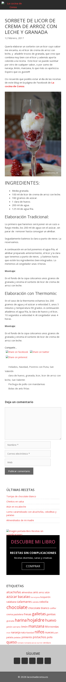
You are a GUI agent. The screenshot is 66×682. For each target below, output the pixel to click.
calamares (24, 601)
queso (11, 642)
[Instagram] (40, 661)
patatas (17, 637)
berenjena (35, 597)
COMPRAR (33, 566)
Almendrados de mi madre (20, 520)
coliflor (53, 608)
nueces (49, 632)
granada (30, 375)
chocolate (17, 607)
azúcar (11, 596)
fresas (27, 614)
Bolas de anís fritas (18, 388)
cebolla (43, 602)
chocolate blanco (38, 608)
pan (56, 632)
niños (39, 631)
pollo (50, 637)
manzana (36, 626)
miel (8, 633)
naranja (15, 632)
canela (35, 602)
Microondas (52, 626)
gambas (51, 614)
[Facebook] (24, 661)
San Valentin (18, 379)
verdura (47, 642)
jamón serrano (13, 627)
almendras (27, 592)
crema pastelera (14, 614)
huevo (50, 620)
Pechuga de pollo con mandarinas (26, 384)
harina (21, 620)
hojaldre (36, 620)
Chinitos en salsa (15, 501)
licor (38, 375)
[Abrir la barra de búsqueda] (51, 5)
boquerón (45, 597)
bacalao (24, 596)
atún (47, 592)
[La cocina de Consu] (13, 5)
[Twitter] (32, 661)
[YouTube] (17, 661)
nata (23, 632)
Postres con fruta (39, 366)
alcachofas (13, 592)
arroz (41, 592)
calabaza (11, 602)
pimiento (26, 637)
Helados (13, 366)
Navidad (23, 366)
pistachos (39, 637)
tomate (20, 643)
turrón (39, 643)
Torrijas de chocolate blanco (21, 496)
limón (24, 626)
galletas (39, 613)
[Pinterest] (48, 661)
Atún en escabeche (16, 506)
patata (9, 637)
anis (35, 592)
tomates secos (30, 643)
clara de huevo (16, 375)
